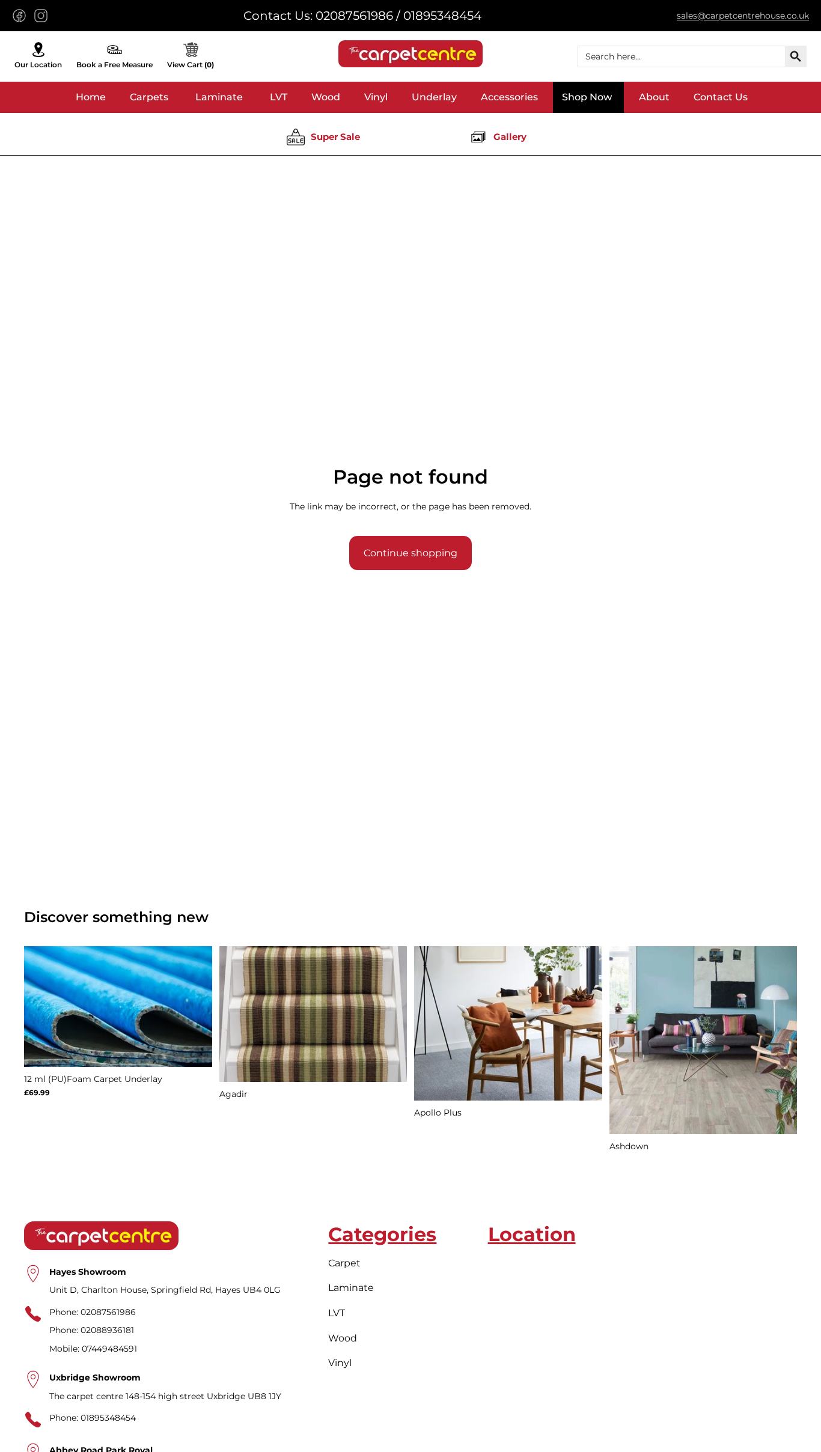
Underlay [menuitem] (434, 97)
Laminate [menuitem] (219, 97)
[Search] (796, 56)
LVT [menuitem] (278, 97)
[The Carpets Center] (410, 53)
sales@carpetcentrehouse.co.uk (743, 15)
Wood (342, 1337)
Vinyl (340, 1362)
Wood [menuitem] (325, 97)
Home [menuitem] (91, 97)
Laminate (351, 1287)
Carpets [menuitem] (149, 97)
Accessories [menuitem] (509, 97)
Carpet (344, 1262)
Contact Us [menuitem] (721, 97)
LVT (336, 1313)
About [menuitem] (654, 97)
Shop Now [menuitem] (587, 97)
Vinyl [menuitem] (376, 97)
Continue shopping (410, 553)
